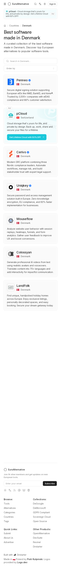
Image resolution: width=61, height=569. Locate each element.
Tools (7, 503)
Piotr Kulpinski (35, 559)
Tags (6, 521)
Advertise (9, 542)
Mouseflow (24, 219)
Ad (52, 14)
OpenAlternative (41, 533)
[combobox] (30, 68)
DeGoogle (38, 503)
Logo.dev (22, 562)
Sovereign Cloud (42, 516)
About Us (8, 537)
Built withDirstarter (15, 554)
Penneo (22, 80)
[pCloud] (30, 14)
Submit (7, 533)
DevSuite (37, 537)
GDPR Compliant (41, 512)
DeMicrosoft (39, 508)
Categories (9, 512)
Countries (14, 25)
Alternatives (10, 508)
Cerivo (21, 152)
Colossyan (24, 252)
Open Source (40, 521)
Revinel (37, 542)
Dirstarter (37, 546)
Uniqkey (22, 185)
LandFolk (23, 286)
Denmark (27, 25)
